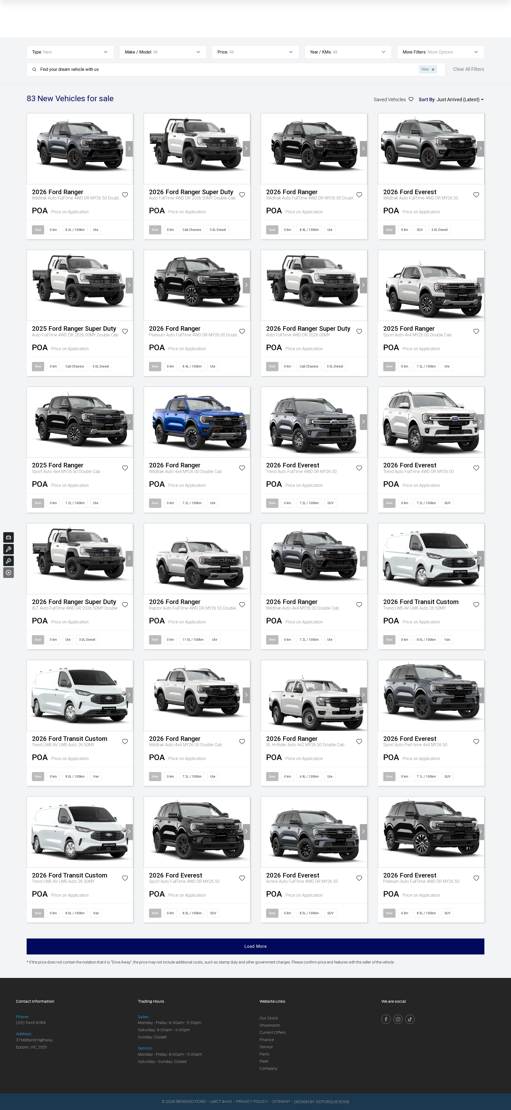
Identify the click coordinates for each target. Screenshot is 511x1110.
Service (266, 1047)
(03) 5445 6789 (31, 1023)
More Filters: (414, 52)
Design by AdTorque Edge (321, 1102)
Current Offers (272, 1032)
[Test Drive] (8, 561)
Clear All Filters (468, 69)
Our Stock (268, 1018)
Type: (37, 52)
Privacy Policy (252, 1101)
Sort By (427, 99)
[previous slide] (30, 149)
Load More (255, 946)
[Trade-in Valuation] (8, 537)
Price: (222, 52)
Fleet (264, 1061)
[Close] (8, 572)
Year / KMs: (321, 52)
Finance (266, 1040)
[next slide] (129, 149)
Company (268, 1068)
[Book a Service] (8, 549)
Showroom (269, 1025)
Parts (264, 1054)
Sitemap (281, 1101)
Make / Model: (138, 52)
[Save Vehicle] (125, 195)
